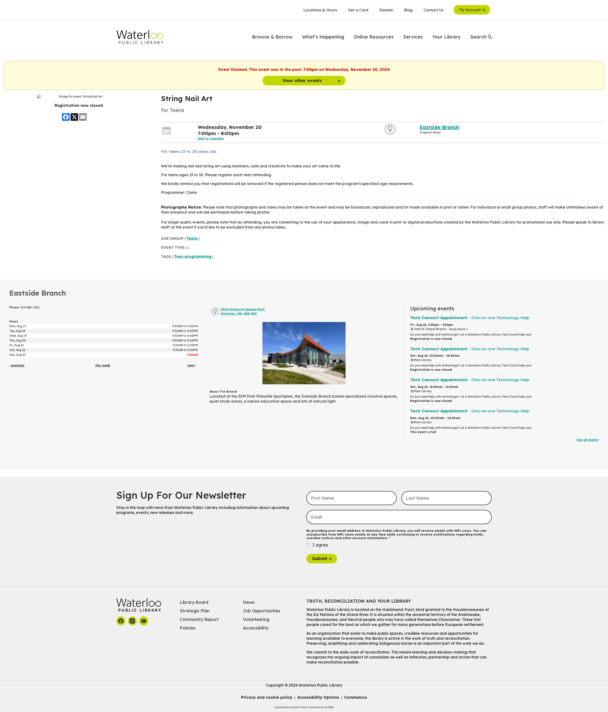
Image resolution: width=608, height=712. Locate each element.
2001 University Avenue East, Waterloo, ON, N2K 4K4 (243, 311)
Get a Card (358, 10)
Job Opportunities (261, 611)
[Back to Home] (140, 37)
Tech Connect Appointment (469, 317)
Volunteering (256, 619)
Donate (386, 10)
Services (413, 37)
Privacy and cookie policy (266, 697)
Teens (192, 238)
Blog (408, 10)
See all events (588, 440)
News (249, 602)
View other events (302, 80)
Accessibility (255, 628)
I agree (320, 545)
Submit (319, 558)
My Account (470, 9)
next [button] (191, 365)
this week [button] (102, 365)
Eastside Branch (439, 127)
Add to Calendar (211, 138)
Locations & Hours (320, 10)
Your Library (446, 37)
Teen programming (192, 256)
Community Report (199, 619)
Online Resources (374, 37)
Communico (355, 697)
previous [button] (17, 365)
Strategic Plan (194, 611)
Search (478, 37)
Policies (187, 628)
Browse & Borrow (272, 37)
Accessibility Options (318, 697)
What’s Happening (323, 37)
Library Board (194, 602)
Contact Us (433, 10)
